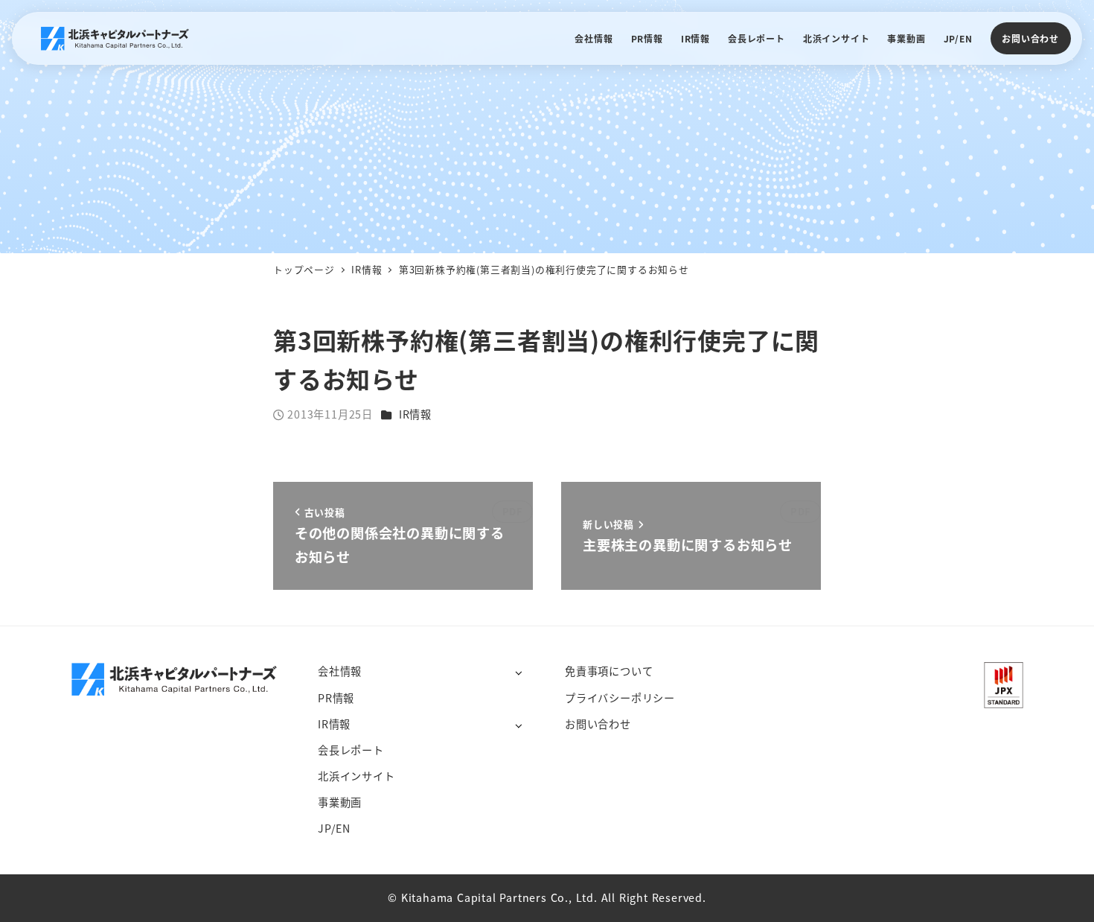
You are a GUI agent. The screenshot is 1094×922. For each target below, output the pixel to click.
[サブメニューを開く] (518, 672)
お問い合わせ (1030, 38)
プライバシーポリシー (620, 697)
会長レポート (351, 750)
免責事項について (609, 671)
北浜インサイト (356, 776)
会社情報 (340, 671)
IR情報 (415, 414)
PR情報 (336, 697)
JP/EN (334, 828)
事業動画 (340, 802)
